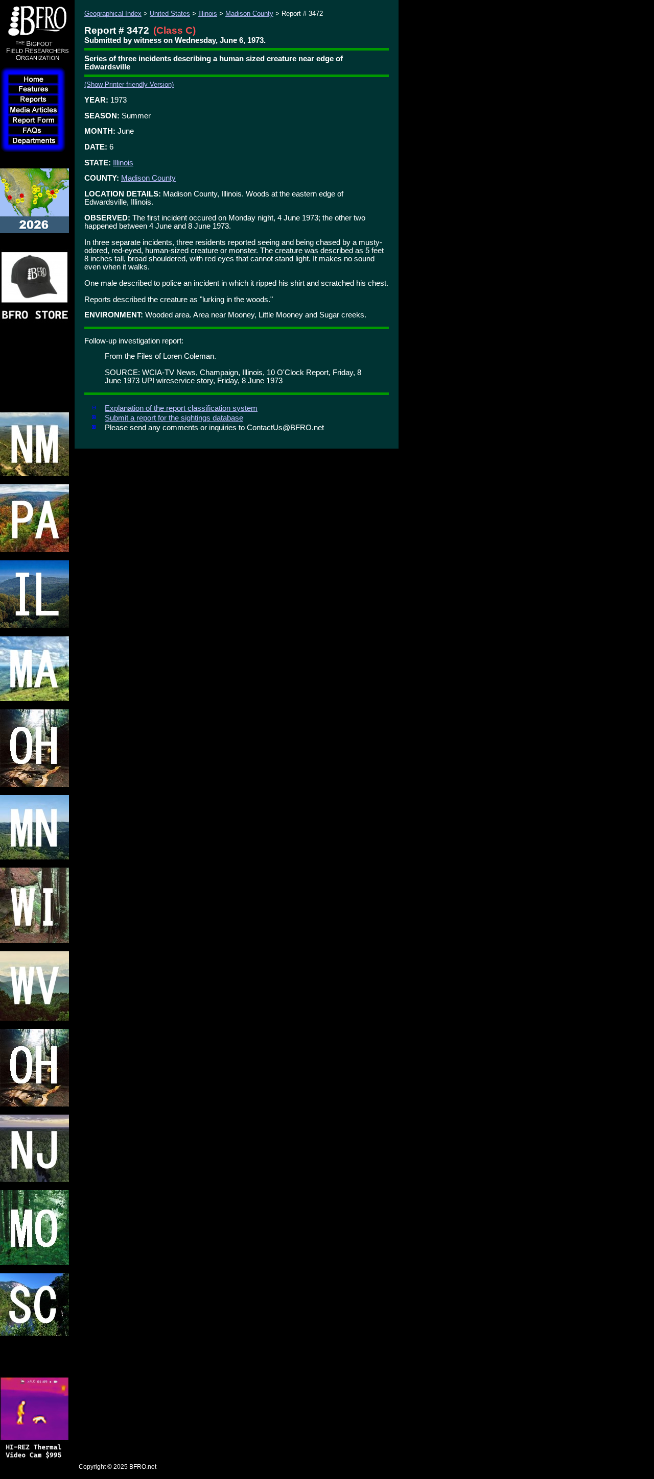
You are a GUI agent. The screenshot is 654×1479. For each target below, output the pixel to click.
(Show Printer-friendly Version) (129, 84)
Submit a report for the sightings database (174, 418)
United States (170, 13)
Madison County (249, 13)
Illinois (207, 13)
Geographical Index (113, 13)
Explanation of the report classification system (181, 408)
